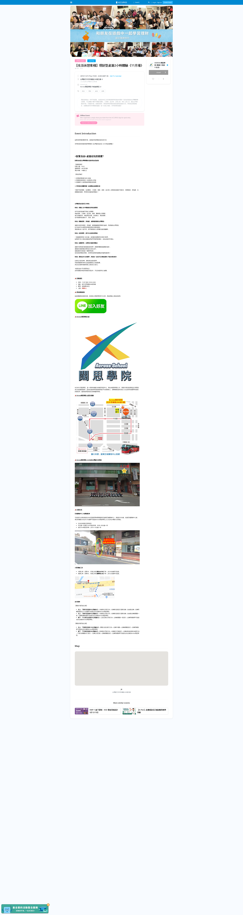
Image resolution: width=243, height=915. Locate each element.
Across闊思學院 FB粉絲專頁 (89, 87)
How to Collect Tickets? (89, 123)
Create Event (168, 2)
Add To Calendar (116, 76)
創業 (103, 91)
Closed (158, 72)
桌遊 (96, 91)
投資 (83, 91)
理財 (89, 91)
